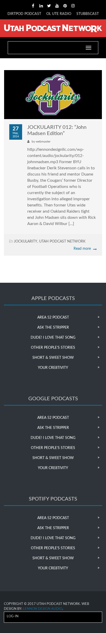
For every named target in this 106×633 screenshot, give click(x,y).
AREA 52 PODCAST (53, 317)
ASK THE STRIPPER (53, 327)
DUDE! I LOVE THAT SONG (53, 337)
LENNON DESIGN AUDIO (42, 609)
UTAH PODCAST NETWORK (62, 241)
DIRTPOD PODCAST (24, 14)
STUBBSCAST (87, 14)
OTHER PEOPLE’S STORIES (53, 347)
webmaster (43, 141)
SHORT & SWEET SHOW (53, 358)
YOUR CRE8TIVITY (53, 368)
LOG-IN (13, 616)
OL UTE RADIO (58, 14)
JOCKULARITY (25, 241)
